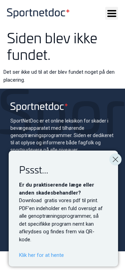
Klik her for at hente (41, 255)
